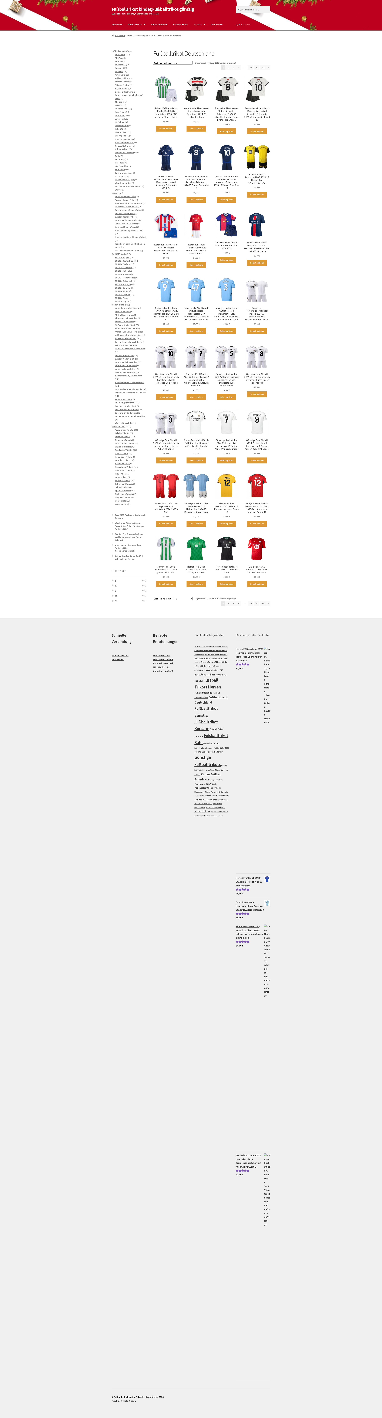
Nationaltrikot (180, 24)
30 (250, 67)
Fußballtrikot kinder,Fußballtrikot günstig (153, 9)
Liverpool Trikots (216, 780)
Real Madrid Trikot (213, 808)
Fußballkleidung (203, 692)
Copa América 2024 (163, 671)
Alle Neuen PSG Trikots (218, 647)
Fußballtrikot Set (211, 743)
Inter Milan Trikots (213, 770)
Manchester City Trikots (205, 784)
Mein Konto (217, 24)
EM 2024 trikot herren (204, 666)
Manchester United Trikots (207, 788)
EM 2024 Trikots (161, 667)
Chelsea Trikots (208, 662)
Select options (166, 128)
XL (116, 595)
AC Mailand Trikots (201, 647)
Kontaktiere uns (120, 655)
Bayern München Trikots (211, 655)
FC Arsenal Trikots (211, 670)
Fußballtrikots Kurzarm (203, 748)
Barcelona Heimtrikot (202, 651)
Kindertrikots (135, 24)
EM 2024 (198, 24)
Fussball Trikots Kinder (123, 1400)
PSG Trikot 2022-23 (211, 800)
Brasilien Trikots (217, 658)
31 (257, 67)
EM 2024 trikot (221, 662)
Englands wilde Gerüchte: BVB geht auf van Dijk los (129, 557)
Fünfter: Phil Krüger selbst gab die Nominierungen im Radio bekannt (129, 537)
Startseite (117, 24)
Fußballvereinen (159, 24)
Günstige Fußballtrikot (212, 751)
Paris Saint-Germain (163, 663)
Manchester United (163, 659)
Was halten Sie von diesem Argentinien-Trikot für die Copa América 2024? (129, 526)
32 (263, 67)
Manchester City (161, 655)
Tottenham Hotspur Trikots (212, 816)
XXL (116, 600)
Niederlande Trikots (202, 792)
